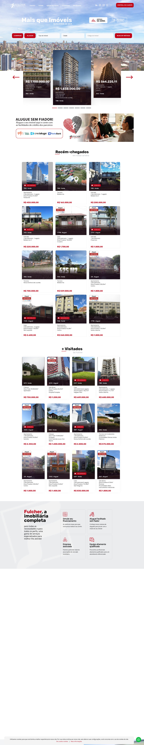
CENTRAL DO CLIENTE (124, 5)
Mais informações (76, 741)
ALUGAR (30, 35)
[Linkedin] (96, 5)
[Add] (49, 165)
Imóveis (40, 5)
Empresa (32, 5)
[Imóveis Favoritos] (111, 5)
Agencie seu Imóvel (52, 5)
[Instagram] (100, 5)
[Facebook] (103, 5)
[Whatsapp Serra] (107, 5)
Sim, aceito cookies (62, 741)
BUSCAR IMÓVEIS (123, 35)
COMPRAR (18, 35)
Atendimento (77, 5)
